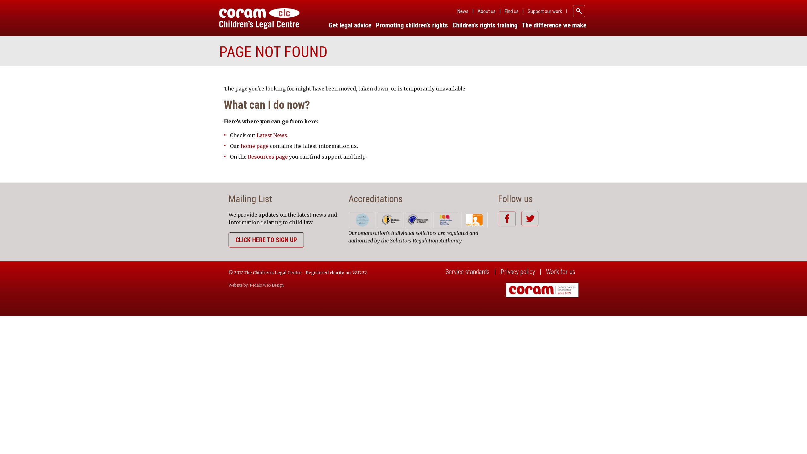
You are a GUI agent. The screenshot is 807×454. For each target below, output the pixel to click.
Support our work (545, 11)
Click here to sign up (266, 240)
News (462, 11)
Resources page (268, 157)
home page (255, 146)
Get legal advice (350, 25)
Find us (512, 11)
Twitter (529, 218)
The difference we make (554, 25)
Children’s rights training (485, 25)
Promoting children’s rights (412, 25)
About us (487, 11)
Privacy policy (518, 272)
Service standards (468, 272)
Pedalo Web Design (267, 285)
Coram (259, 18)
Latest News (272, 135)
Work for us (560, 272)
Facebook (507, 218)
